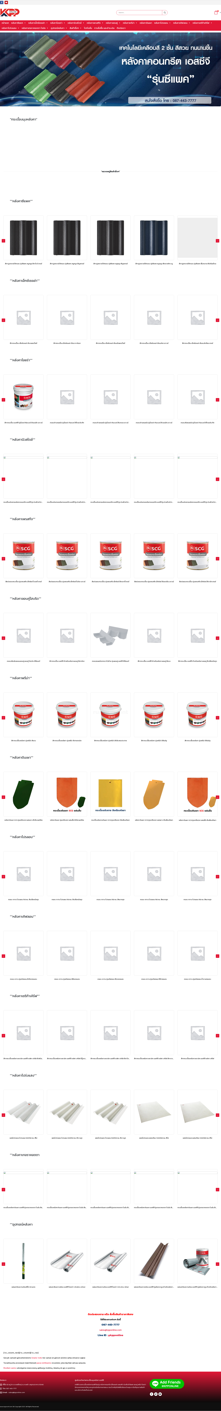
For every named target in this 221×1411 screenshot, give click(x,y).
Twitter (156, 1394)
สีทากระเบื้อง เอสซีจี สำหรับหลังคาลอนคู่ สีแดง (110, 661)
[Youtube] (6, 2)
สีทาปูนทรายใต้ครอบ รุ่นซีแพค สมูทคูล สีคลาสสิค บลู (154, 263)
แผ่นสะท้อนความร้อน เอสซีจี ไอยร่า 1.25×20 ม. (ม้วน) (110, 1287)
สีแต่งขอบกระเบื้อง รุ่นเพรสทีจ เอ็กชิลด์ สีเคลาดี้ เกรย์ (67, 581)
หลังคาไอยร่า (56, 23)
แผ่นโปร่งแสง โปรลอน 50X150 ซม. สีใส (23, 1138)
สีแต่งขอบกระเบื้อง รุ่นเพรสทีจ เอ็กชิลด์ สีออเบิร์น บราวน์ (110, 581)
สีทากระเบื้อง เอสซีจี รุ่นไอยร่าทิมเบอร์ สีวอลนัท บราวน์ (23, 422)
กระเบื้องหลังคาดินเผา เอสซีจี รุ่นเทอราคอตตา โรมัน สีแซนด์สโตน (26, 1207)
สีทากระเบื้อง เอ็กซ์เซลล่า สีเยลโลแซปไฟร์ (110, 343)
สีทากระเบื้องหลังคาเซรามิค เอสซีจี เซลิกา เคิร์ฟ (197, 1058)
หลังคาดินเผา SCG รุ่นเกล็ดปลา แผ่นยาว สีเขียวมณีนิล (23, 820)
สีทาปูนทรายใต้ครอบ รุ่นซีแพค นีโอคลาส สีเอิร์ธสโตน (197, 263)
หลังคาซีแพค (17, 23)
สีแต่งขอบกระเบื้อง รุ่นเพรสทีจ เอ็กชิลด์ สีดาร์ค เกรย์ (154, 581)
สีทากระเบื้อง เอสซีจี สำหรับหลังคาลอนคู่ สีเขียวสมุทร (197, 661)
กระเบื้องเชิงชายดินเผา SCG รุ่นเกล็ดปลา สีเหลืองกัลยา (110, 820)
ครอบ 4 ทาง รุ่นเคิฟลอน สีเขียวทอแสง (23, 979)
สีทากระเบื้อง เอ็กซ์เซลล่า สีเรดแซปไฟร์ (23, 343)
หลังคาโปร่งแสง (9, 28)
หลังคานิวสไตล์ (74, 23)
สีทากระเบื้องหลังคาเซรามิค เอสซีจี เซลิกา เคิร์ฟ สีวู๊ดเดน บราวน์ (69, 1058)
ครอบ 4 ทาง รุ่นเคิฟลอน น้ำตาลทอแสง (197, 979)
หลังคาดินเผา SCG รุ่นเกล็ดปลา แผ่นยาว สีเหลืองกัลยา (154, 820)
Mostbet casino (9, 1368)
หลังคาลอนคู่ (112, 23)
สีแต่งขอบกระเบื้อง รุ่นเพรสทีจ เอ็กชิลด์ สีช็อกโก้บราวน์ (197, 581)
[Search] (164, 12)
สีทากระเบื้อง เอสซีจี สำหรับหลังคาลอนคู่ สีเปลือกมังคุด (154, 661)
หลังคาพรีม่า (128, 23)
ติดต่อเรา (121, 28)
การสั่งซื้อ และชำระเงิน (104, 28)
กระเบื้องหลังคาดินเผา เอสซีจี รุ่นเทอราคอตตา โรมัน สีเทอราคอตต (113, 1207)
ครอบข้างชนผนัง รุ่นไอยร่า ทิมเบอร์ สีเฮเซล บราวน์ (110, 422)
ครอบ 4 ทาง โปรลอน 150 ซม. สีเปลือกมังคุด (23, 899)
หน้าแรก (5, 23)
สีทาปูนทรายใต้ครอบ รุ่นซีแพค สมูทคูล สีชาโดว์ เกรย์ (23, 263)
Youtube (160, 1394)
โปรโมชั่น (88, 28)
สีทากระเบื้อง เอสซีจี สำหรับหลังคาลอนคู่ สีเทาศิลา (23, 661)
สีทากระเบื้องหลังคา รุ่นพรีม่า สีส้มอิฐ (154, 740)
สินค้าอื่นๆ (74, 28)
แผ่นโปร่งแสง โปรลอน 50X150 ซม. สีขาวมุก (67, 1138)
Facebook (151, 1394)
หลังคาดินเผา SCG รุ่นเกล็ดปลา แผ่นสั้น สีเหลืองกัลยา (197, 820)
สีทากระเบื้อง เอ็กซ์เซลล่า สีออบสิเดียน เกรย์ (197, 343)
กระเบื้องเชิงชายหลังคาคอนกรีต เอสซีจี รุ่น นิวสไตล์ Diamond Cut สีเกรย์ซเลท (31, 502)
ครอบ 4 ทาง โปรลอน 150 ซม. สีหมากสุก (110, 899)
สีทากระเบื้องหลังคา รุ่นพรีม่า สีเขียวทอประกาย (110, 740)
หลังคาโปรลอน (161, 23)
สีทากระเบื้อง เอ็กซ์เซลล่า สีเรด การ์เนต (67, 343)
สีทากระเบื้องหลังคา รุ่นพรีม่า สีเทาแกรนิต (66, 740)
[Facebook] (1, 2)
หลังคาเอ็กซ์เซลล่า (36, 23)
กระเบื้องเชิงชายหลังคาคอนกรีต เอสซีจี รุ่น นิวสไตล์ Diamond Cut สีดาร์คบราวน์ (75, 502)
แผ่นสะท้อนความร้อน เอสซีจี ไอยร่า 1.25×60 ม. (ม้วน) (67, 1287)
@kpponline (115, 1335)
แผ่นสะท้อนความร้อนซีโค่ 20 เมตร (23, 1287)
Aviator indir (36, 1357)
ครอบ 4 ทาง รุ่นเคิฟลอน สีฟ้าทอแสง (154, 979)
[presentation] (3, 241)
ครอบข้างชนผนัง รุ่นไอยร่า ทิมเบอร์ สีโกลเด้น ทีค (67, 422)
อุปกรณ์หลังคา (57, 28)
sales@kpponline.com (110, 1330)
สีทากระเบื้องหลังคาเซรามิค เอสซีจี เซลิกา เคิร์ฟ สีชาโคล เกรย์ (112, 1058)
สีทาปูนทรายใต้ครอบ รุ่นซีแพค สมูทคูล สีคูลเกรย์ (67, 263)
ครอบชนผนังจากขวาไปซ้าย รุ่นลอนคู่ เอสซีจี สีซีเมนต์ (67, 661)
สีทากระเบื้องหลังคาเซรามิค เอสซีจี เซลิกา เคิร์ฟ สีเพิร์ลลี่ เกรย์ (25, 1058)
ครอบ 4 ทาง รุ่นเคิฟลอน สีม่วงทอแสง (110, 979)
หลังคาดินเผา (146, 23)
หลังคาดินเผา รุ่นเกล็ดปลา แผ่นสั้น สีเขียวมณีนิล (67, 820)
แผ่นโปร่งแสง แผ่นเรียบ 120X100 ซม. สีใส (154, 1138)
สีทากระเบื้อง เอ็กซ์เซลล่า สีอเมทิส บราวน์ (154, 343)
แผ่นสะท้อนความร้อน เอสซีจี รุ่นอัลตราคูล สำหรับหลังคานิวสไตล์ (156, 1287)
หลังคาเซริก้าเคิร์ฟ (201, 23)
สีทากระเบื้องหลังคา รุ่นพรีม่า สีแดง (23, 740)
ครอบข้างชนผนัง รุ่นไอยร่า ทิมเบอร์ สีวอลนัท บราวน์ (154, 422)
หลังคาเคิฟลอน (180, 23)
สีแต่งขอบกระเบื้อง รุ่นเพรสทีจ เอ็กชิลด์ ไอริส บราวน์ (23, 581)
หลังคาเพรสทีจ (94, 23)
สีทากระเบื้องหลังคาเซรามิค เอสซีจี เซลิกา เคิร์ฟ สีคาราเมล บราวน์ (157, 1058)
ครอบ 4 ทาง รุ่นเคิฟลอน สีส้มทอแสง (67, 979)
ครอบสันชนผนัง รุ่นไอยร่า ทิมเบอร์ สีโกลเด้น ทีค (197, 422)
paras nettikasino (44, 1362)
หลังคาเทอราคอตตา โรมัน (33, 28)
